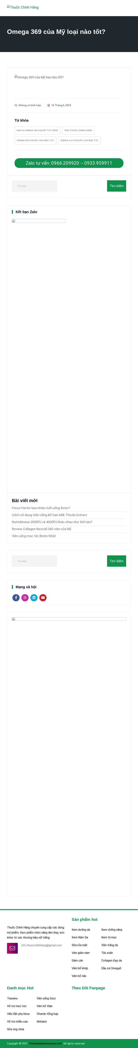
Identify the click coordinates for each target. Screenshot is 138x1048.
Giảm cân (77, 960)
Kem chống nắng (111, 929)
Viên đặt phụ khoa (18, 1014)
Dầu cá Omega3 (111, 968)
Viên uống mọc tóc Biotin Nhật (34, 536)
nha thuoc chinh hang (78, 130)
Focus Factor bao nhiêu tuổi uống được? (41, 508)
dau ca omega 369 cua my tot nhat (37, 130)
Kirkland (42, 1021)
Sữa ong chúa (15, 1029)
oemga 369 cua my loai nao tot (35, 140)
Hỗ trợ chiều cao (17, 1021)
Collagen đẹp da (111, 960)
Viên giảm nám (81, 953)
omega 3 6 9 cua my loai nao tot (79, 140)
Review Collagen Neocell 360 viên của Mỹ (41, 529)
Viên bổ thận (44, 1006)
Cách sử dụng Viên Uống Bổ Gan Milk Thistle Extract (49, 515)
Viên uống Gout (46, 998)
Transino (12, 998)
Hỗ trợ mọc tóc (17, 1006)
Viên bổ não (79, 976)
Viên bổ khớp (80, 968)
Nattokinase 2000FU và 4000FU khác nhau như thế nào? (52, 522)
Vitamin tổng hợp (47, 1014)
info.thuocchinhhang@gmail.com (41, 945)
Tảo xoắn (107, 953)
